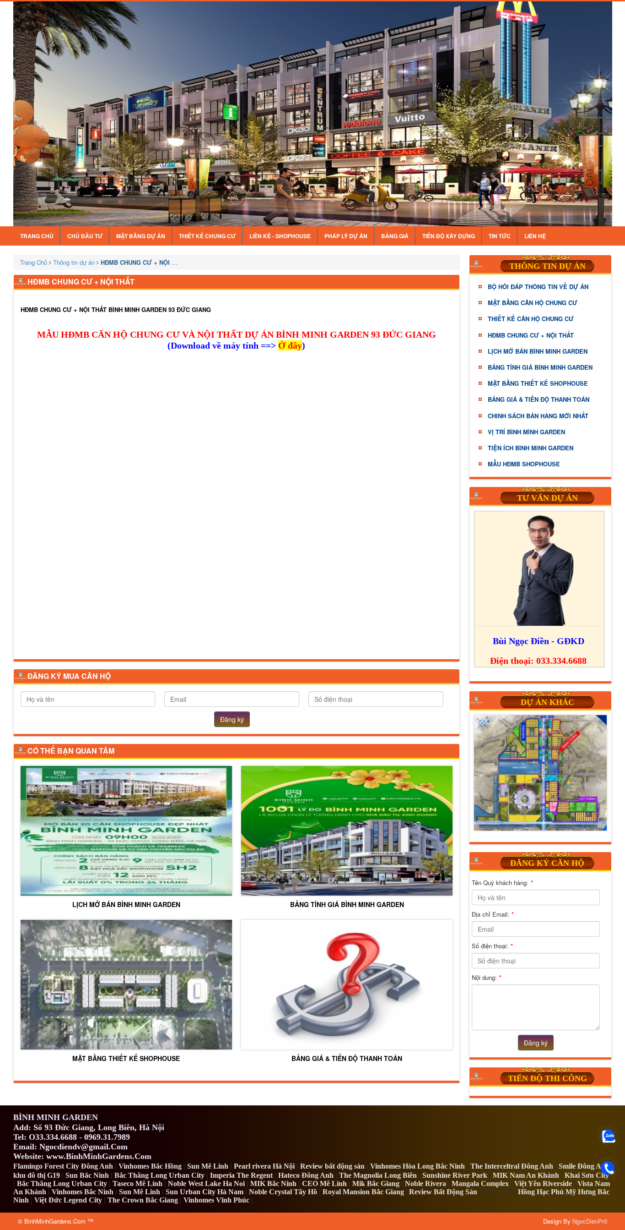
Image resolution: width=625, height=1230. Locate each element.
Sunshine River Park (454, 1175)
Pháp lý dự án (345, 236)
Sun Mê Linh (207, 1166)
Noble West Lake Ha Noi (206, 1183)
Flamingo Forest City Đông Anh (63, 1166)
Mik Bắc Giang (375, 1183)
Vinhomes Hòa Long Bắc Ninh (417, 1166)
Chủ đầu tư (84, 236)
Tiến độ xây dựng (448, 236)
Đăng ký (232, 719)
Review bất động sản (332, 1166)
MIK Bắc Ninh (273, 1183)
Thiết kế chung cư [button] (207, 236)
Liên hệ (535, 236)
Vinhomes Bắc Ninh (82, 1192)
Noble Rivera (425, 1183)
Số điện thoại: (492, 945)
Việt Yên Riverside (543, 1183)
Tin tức (500, 236)
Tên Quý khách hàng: (502, 882)
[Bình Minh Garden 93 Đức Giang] (312, 113)
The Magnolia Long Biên (378, 1175)
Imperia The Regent (241, 1175)
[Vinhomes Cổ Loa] (540, 773)
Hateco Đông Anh (306, 1175)
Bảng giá (395, 236)
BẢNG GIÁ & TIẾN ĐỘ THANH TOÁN (346, 1058)
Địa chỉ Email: (492, 914)
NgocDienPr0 (589, 1221)
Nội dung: (486, 977)
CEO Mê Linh (324, 1183)
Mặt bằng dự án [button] (140, 236)
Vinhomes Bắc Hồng (150, 1166)
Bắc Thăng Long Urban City (159, 1175)
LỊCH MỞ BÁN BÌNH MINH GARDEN (126, 904)
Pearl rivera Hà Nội (264, 1166)
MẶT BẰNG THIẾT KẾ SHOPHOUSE (126, 1058)
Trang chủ (37, 236)
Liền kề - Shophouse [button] (280, 236)
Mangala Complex (480, 1183)
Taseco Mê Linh (137, 1183)
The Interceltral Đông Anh (511, 1166)
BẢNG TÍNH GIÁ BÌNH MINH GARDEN (347, 904)
